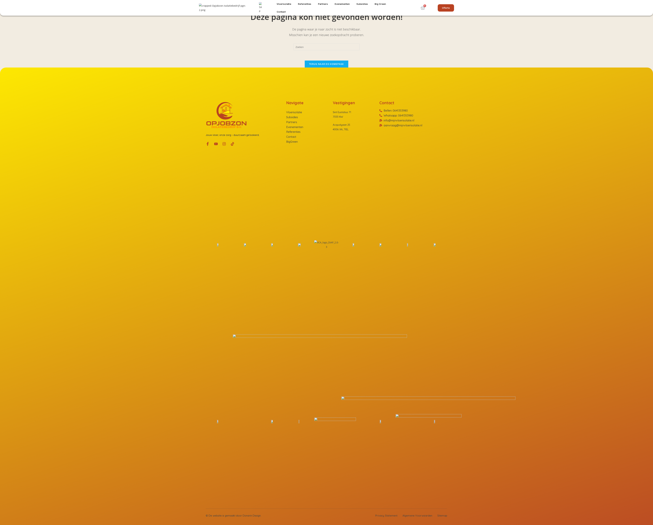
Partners (323, 3)
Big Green (380, 3)
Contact (281, 11)
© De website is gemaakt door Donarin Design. (233, 515)
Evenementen (342, 3)
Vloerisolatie (284, 3)
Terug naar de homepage (326, 63)
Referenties (304, 3)
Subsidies (362, 3)
